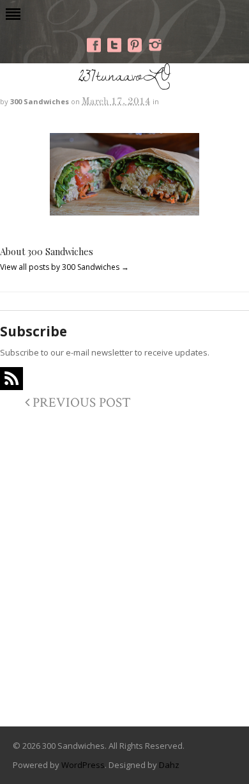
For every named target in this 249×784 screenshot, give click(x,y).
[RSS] (11, 378)
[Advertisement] (124, 578)
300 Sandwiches (39, 101)
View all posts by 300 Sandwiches (64, 267)
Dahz (169, 765)
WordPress (83, 765)
